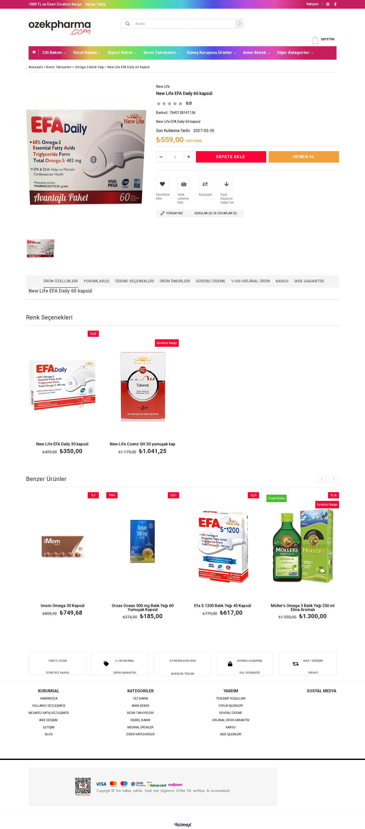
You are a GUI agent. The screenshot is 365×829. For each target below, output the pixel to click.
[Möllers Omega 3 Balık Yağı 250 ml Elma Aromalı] (302, 546)
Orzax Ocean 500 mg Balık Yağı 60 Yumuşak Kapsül (143, 608)
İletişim (312, 4)
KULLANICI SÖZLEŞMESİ (49, 705)
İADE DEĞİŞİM (48, 720)
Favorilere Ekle (62, 393)
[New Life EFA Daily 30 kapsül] (62, 385)
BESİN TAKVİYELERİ (140, 713)
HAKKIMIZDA (48, 698)
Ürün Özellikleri (60, 281)
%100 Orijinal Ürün (250, 281)
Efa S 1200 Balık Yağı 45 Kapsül (222, 606)
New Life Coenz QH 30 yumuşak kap (142, 444)
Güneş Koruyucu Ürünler (209, 52)
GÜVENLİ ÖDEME (230, 713)
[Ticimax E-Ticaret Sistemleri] (182, 825)
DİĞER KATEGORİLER (140, 734)
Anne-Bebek (254, 52)
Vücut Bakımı (85, 52)
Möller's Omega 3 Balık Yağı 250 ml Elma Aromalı (302, 608)
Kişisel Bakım (120, 52)
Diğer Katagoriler (293, 52)
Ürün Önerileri (175, 281)
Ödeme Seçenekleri (134, 281)
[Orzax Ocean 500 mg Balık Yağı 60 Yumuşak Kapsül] (142, 546)
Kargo (282, 281)
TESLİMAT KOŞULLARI (231, 698)
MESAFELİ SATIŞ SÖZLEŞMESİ (49, 713)
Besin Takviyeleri (160, 52)
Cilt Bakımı (52, 52)
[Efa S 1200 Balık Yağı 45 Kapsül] (222, 546)
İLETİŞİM (48, 727)
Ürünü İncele (79, 393)
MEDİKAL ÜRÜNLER (140, 727)
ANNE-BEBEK (140, 705)
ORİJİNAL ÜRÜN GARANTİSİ (230, 720)
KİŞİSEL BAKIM (140, 720)
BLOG (49, 734)
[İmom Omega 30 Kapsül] (62, 546)
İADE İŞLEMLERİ (230, 734)
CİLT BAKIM (140, 698)
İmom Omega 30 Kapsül (62, 606)
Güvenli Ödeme (210, 281)
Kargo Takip (95, 4)
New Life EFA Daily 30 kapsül (62, 444)
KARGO (231, 727)
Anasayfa (35, 52)
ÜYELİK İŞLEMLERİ (231, 705)
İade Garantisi (309, 281)
